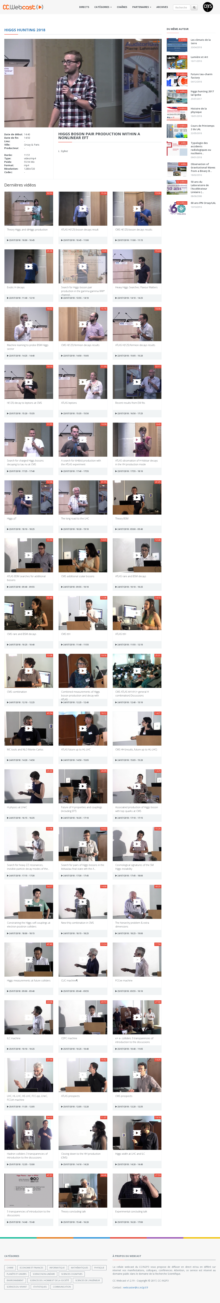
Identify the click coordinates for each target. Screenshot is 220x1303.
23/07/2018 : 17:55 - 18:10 (130, 471)
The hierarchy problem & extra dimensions (132, 924)
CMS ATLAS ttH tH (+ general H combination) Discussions (132, 693)
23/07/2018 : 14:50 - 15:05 (76, 355)
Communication (62, 1286)
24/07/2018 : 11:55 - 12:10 (130, 644)
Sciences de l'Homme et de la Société (49, 1280)
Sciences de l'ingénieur (87, 1280)
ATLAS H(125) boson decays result (79, 229)
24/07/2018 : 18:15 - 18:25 (76, 933)
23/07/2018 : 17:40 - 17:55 (76, 471)
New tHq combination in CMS (77, 922)
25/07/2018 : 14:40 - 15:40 (22, 1222)
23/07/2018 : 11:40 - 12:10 (22, 297)
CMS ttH (65, 634)
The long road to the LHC (75, 518)
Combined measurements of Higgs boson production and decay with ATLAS (80, 693)
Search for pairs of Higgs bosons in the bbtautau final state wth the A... (82, 866)
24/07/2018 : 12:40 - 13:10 (130, 702)
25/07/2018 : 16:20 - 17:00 (130, 1222)
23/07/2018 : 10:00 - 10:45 (22, 240)
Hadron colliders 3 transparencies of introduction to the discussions (27, 1155)
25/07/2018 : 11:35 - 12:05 (22, 1106)
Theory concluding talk (73, 1211)
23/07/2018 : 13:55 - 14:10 (76, 297)
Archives (162, 7)
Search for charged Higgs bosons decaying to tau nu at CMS (25, 462)
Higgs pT (11, 518)
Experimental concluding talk (131, 1211)
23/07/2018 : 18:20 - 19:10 (76, 529)
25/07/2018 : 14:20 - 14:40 (130, 1164)
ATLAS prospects (70, 1096)
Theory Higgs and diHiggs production (27, 229)
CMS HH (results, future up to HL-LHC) (136, 749)
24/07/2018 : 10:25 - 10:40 (22, 644)
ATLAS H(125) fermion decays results (135, 345)
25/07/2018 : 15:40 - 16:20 (76, 1222)
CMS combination (17, 691)
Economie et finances (31, 1267)
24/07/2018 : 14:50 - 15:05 (76, 760)
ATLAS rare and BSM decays (130, 576)
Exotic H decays (16, 287)
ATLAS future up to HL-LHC (76, 749)
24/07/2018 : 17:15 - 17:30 (22, 875)
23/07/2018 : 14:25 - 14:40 (22, 355)
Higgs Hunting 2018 (24, 29)
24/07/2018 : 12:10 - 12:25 (22, 702)
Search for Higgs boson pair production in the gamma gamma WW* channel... (83, 289)
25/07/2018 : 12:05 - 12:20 (76, 1106)
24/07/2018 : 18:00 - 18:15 (22, 933)
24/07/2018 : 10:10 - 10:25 (130, 586)
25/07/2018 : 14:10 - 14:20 (76, 1164)
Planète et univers (16, 1274)
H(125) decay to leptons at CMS (24, 402)
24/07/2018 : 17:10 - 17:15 (130, 817)
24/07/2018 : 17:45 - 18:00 (130, 875)
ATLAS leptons (69, 402)
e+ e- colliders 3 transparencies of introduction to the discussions (134, 1040)
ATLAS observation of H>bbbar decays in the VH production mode (136, 462)
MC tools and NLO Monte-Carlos (25, 749)
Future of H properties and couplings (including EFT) (81, 809)
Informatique (57, 1267)
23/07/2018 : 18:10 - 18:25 (22, 529)
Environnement (15, 1280)
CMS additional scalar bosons (77, 576)
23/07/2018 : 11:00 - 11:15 (130, 240)
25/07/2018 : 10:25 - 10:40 (76, 1048)
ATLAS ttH (120, 634)
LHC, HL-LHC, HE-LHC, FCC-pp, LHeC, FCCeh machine (27, 1097)
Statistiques (40, 1286)
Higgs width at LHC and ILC (130, 1153)
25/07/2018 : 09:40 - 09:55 (76, 991)
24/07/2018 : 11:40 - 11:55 (76, 644)
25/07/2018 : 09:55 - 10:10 (130, 991)
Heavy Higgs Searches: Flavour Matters (136, 287)
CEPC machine (69, 1038)
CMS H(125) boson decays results (133, 229)
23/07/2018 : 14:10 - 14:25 (130, 297)
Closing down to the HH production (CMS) (81, 1155)
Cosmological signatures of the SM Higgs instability (134, 866)
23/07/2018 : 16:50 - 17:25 (130, 413)
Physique (99, 1267)
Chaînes (122, 7)
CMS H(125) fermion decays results (80, 345)
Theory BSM (121, 518)
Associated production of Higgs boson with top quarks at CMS (136, 809)
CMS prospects (123, 1096)
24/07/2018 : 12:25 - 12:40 (76, 702)
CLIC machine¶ (69, 980)
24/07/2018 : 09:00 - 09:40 (130, 529)
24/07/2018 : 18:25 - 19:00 (130, 933)
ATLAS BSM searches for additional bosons (26, 578)
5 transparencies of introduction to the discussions (28, 1213)
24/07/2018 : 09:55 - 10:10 (76, 586)
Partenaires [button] (141, 7)
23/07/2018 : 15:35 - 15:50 (76, 413)
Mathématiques (79, 1267)
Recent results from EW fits (130, 402)
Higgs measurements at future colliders (29, 980)
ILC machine (13, 1038)
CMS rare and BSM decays (21, 634)
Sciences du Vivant (17, 1286)
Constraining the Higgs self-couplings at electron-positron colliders (28, 924)
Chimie (10, 1267)
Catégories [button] (102, 7)
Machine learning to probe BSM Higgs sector (27, 346)
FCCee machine (124, 980)
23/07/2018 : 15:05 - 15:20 (130, 355)
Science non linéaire (44, 1274)
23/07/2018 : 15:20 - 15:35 (22, 413)
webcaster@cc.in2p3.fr (135, 1287)
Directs (84, 7)
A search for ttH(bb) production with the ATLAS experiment (81, 462)
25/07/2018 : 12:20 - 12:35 (130, 1106)
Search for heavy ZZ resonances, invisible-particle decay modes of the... (28, 866)
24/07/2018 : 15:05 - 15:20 (130, 760)
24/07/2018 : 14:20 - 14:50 (22, 760)
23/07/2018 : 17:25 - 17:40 (22, 471)
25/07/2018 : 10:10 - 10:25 (22, 1048)
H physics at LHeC (17, 807)
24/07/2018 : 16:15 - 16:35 (22, 817)
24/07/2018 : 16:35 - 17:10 (76, 817)
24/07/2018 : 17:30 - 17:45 (76, 875)
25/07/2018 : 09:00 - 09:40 (22, 991)
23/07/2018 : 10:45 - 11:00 (76, 240)
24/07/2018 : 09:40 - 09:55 (22, 586)
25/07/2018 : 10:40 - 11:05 (130, 1048)
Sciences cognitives (71, 1274)
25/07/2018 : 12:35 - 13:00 (22, 1164)
